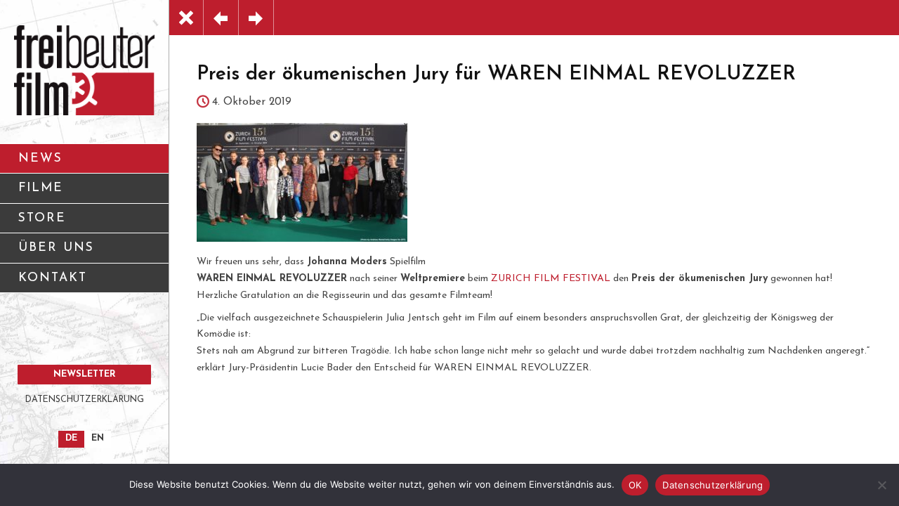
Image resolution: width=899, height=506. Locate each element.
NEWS (40, 158)
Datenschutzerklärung (712, 485)
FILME (40, 188)
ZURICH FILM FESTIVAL (550, 278)
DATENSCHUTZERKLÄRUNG (84, 400)
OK (635, 485)
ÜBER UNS (56, 248)
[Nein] (881, 485)
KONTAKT (52, 278)
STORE (42, 218)
